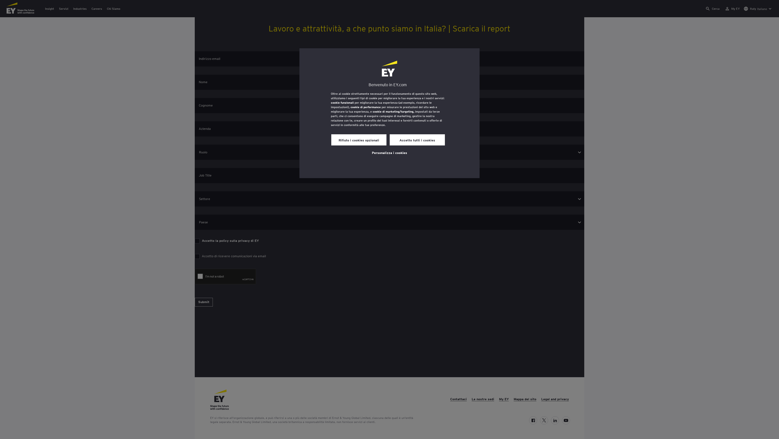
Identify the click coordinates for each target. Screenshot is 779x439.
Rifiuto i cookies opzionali (359, 140)
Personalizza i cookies (389, 152)
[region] (389, 113)
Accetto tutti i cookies (417, 140)
